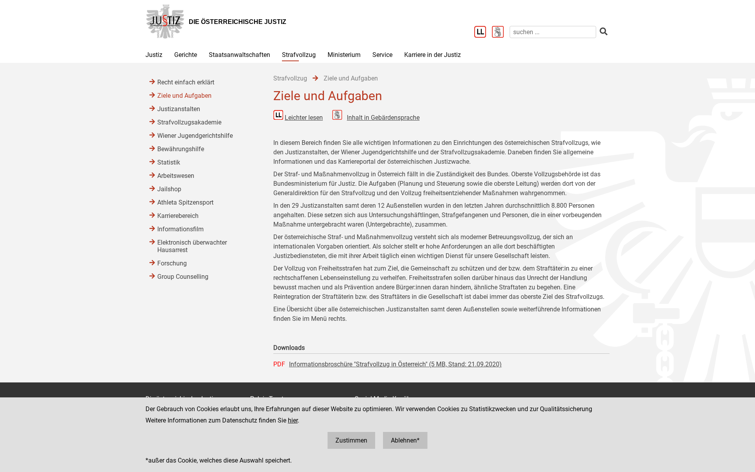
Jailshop (169, 189)
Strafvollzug (299, 55)
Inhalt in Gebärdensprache (383, 117)
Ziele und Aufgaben (184, 95)
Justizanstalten (178, 109)
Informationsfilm (180, 229)
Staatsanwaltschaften (239, 55)
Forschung (172, 263)
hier (293, 420)
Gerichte (185, 55)
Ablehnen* (405, 440)
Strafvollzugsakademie (189, 122)
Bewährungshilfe (180, 149)
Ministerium (344, 55)
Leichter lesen (304, 117)
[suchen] (604, 31)
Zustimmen (351, 440)
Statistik (168, 162)
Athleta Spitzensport (185, 202)
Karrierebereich (178, 216)
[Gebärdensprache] (501, 32)
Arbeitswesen (175, 175)
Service (382, 55)
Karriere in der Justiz (432, 55)
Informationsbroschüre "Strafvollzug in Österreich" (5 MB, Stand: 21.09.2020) (395, 364)
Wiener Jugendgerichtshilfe (195, 135)
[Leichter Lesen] (483, 32)
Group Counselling (182, 276)
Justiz (153, 55)
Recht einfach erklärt (185, 82)
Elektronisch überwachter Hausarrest (192, 246)
